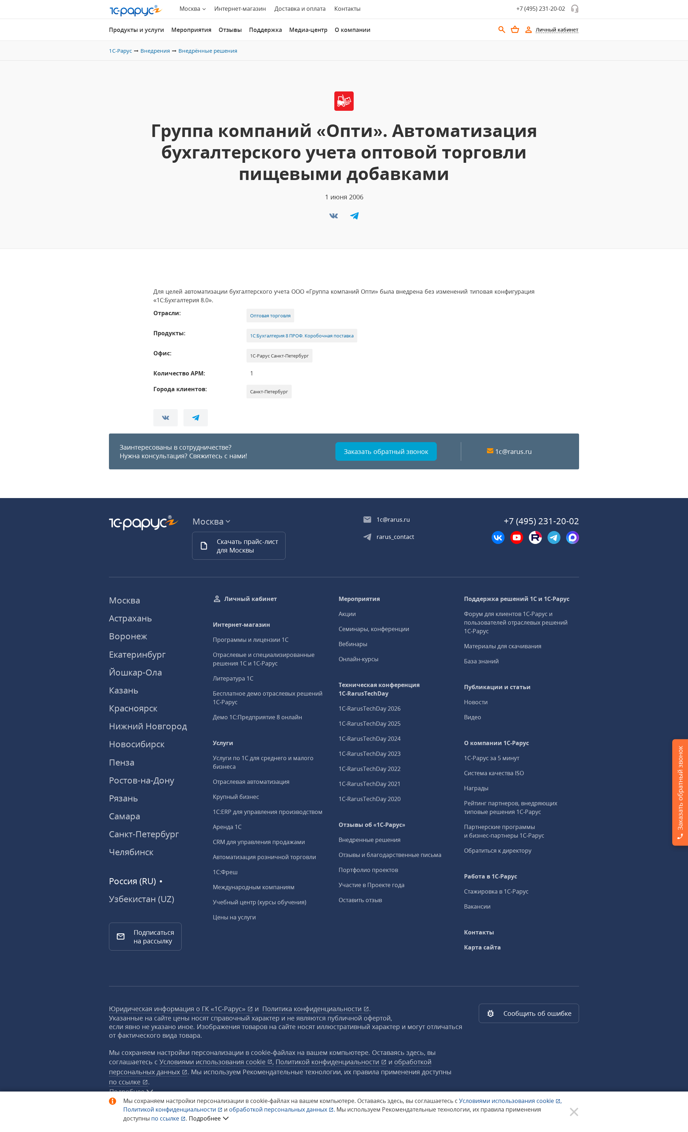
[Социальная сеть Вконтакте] (498, 537)
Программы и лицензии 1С (250, 640)
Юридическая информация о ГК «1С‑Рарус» (178, 1008)
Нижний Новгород (148, 726)
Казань (123, 690)
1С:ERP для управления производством (267, 812)
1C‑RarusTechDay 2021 (370, 784)
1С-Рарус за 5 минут (491, 758)
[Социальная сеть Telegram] (554, 537)
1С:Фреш (225, 872)
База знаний (481, 661)
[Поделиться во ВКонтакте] (334, 218)
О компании (353, 30)
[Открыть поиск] (502, 29)
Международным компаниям (254, 887)
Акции (347, 614)
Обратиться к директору (497, 850)
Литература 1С (233, 678)
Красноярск (133, 708)
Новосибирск (136, 744)
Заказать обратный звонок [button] (386, 451)
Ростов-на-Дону (141, 780)
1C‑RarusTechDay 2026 (370, 708)
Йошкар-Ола (135, 672)
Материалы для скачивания (502, 646)
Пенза (121, 762)
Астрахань (130, 618)
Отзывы (230, 30)
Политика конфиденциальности (312, 1008)
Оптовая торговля (270, 315)
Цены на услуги (234, 917)
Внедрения (155, 50)
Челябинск (131, 852)
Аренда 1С (227, 827)
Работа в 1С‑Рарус (490, 876)
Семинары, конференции (374, 629)
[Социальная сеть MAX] (572, 537)
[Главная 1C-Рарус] (136, 10)
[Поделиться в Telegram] (354, 218)
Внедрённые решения (207, 50)
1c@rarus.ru (513, 451)
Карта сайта (482, 947)
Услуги (223, 743)
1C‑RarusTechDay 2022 (370, 769)
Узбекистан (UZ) (141, 899)
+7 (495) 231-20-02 (540, 9)
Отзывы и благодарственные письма (390, 855)
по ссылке (125, 1081)
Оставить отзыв (360, 900)
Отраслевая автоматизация (251, 782)
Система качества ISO (494, 773)
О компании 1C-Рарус (496, 743)
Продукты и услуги (136, 30)
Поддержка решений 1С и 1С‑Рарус (516, 599)
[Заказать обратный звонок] (574, 8)
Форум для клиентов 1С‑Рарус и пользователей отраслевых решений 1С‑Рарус (516, 622)
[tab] (136, 29)
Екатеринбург (137, 654)
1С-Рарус (120, 50)
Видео (472, 717)
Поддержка (265, 30)
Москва (124, 600)
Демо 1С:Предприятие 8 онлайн (257, 717)
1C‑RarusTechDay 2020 (370, 799)
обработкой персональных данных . (282, 1109)
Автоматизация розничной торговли (264, 857)
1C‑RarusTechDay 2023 (370, 754)
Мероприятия (191, 30)
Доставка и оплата (300, 9)
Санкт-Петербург (144, 834)
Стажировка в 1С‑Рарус (496, 891)
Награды (476, 788)
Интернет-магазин (240, 9)
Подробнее (205, 1118)
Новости (476, 702)
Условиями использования (510, 1101)
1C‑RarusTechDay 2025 (370, 724)
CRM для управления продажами (259, 842)
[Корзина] (515, 29)
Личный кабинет (250, 599)
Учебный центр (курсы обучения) (259, 902)
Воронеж (128, 636)
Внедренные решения (370, 840)
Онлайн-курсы (358, 659)
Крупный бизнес (236, 797)
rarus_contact (395, 537)
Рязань (123, 798)
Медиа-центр (308, 30)
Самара (124, 816)
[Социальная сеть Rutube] (535, 537)
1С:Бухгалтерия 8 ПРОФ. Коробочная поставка (302, 335)
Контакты (347, 9)
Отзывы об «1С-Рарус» (372, 825)
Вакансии (477, 906)
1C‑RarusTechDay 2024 (370, 739)
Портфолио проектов (368, 870)
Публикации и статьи (497, 687)
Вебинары (353, 644)
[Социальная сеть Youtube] (516, 537)
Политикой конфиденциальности (170, 1109)
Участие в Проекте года (372, 885)
